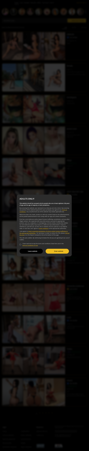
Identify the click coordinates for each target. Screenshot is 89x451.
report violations (43, 228)
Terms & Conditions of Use (30, 245)
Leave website (32, 251)
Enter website (58, 251)
